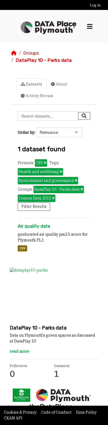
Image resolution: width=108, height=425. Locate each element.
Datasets (33, 84)
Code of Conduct (56, 412)
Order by (26, 132)
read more (19, 351)
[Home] (14, 53)
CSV (22, 248)
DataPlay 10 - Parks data (44, 60)
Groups (31, 53)
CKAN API (13, 418)
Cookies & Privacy (20, 412)
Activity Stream (39, 95)
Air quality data (34, 226)
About (61, 84)
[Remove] (45, 163)
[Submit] (84, 116)
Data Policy (86, 412)
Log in (95, 5)
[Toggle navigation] (89, 26)
